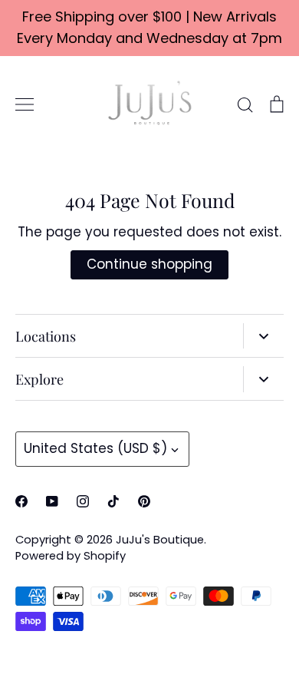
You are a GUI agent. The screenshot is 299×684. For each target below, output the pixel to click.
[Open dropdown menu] (263, 336)
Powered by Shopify (70, 555)
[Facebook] (21, 501)
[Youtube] (52, 501)
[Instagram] (82, 501)
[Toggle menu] (24, 104)
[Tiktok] (113, 501)
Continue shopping (149, 264)
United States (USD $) (95, 448)
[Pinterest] (144, 501)
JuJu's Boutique (160, 539)
